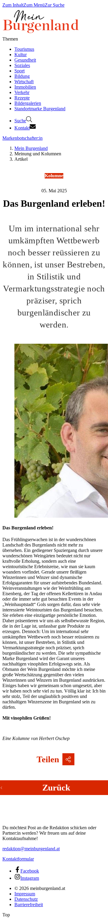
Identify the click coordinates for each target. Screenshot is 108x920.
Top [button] (6, 914)
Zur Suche (54, 5)
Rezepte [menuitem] (22, 97)
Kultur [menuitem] (20, 54)
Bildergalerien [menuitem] (27, 103)
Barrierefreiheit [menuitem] (28, 904)
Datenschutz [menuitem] (26, 899)
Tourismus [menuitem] (24, 49)
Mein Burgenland (31, 148)
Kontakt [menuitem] (22, 127)
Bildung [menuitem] (22, 76)
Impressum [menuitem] (24, 893)
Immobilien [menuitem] (25, 87)
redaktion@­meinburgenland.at (31, 848)
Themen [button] (10, 38)
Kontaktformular (18, 858)
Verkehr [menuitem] (21, 92)
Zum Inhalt (12, 5)
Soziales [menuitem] (22, 65)
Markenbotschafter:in (22, 138)
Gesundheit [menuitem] (25, 59)
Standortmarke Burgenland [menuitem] (39, 108)
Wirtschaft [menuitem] (24, 81)
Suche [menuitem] (20, 120)
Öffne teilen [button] (68, 759)
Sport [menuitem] (19, 70)
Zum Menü (34, 5)
